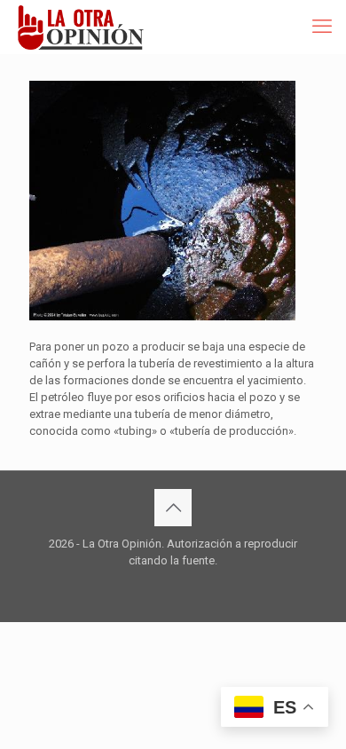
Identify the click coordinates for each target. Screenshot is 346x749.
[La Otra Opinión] (90, 26)
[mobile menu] (322, 27)
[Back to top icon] (173, 507)
